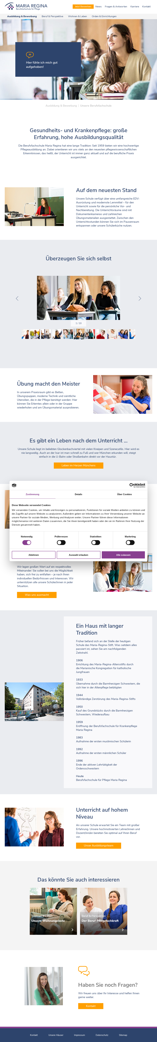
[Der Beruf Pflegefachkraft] (103, 911)
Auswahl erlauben (78, 554)
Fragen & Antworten (116, 6)
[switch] (61, 542)
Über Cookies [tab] (124, 494)
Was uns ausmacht (37, 595)
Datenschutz (102, 1035)
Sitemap (123, 1035)
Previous (17, 298)
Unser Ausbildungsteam (98, 845)
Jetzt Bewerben (83, 6)
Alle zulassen (123, 554)
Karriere (134, 6)
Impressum (79, 1035)
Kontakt (146, 6)
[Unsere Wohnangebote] (53, 911)
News (98, 6)
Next (140, 298)
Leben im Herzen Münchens (79, 465)
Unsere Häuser (55, 1035)
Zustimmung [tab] (32, 494)
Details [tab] (78, 494)
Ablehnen (34, 554)
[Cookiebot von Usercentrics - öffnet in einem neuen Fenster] (131, 485)
